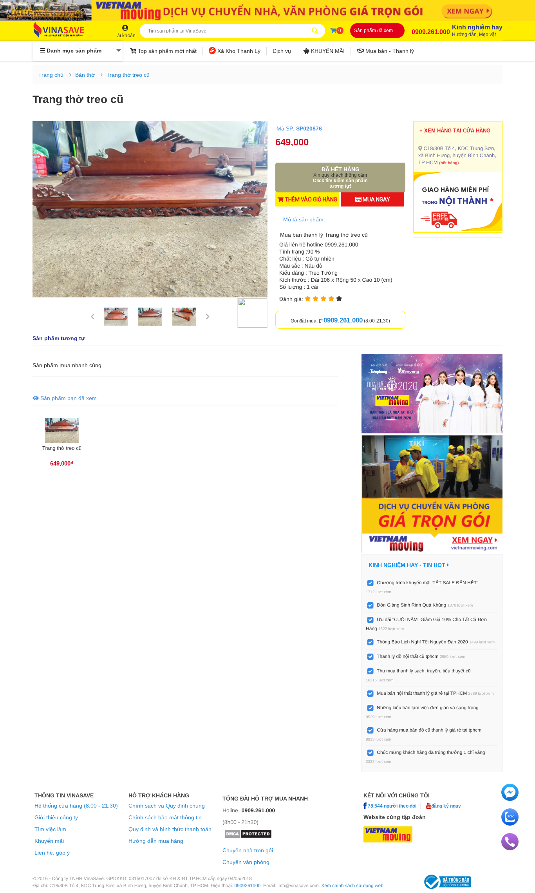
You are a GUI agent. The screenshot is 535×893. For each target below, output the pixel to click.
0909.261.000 (431, 32)
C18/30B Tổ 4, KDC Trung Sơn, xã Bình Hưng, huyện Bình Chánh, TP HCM (457, 155)
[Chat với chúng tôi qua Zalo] (510, 824)
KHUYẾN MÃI (327, 51)
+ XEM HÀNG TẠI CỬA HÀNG (454, 131)
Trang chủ (50, 75)
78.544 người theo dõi (391, 805)
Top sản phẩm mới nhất (166, 51)
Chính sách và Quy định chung (166, 805)
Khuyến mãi (49, 841)
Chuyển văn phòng (245, 862)
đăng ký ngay (446, 805)
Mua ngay (375, 199)
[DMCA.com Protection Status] (248, 836)
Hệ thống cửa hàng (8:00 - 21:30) (76, 805)
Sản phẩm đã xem (373, 30)
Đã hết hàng (340, 177)
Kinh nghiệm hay (477, 30)
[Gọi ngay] (510, 848)
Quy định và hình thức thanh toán (169, 829)
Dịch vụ (282, 51)
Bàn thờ (85, 75)
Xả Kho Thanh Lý (238, 51)
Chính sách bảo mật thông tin (165, 817)
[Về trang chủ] (67, 30)
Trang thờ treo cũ (128, 75)
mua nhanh (74, 365)
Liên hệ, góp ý (52, 853)
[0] (333, 30)
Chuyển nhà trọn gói (247, 850)
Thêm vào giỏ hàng (310, 199)
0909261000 (248, 885)
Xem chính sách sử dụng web (352, 885)
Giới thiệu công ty (56, 817)
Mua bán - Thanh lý (389, 51)
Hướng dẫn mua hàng (155, 841)
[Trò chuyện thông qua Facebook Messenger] (510, 799)
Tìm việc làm (50, 829)
